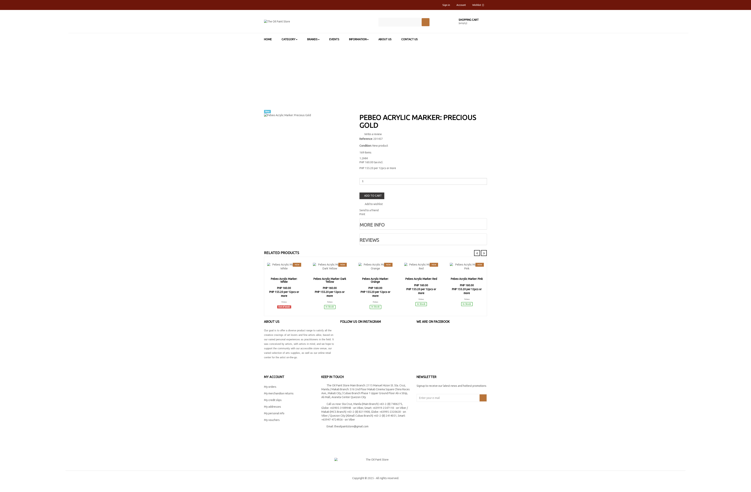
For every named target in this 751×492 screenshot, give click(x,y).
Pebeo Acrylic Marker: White (284, 280)
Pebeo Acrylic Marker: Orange (375, 280)
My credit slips (273, 400)
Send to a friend (369, 210)
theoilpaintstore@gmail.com (351, 426)
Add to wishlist (373, 204)
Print (362, 214)
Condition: (365, 145)
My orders (270, 386)
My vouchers (272, 420)
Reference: (366, 138)
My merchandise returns (279, 393)
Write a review (373, 134)
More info (372, 224)
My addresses (272, 406)
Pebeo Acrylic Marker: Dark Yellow (330, 280)
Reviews (369, 240)
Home (298, 69)
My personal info (274, 413)
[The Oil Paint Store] (318, 23)
